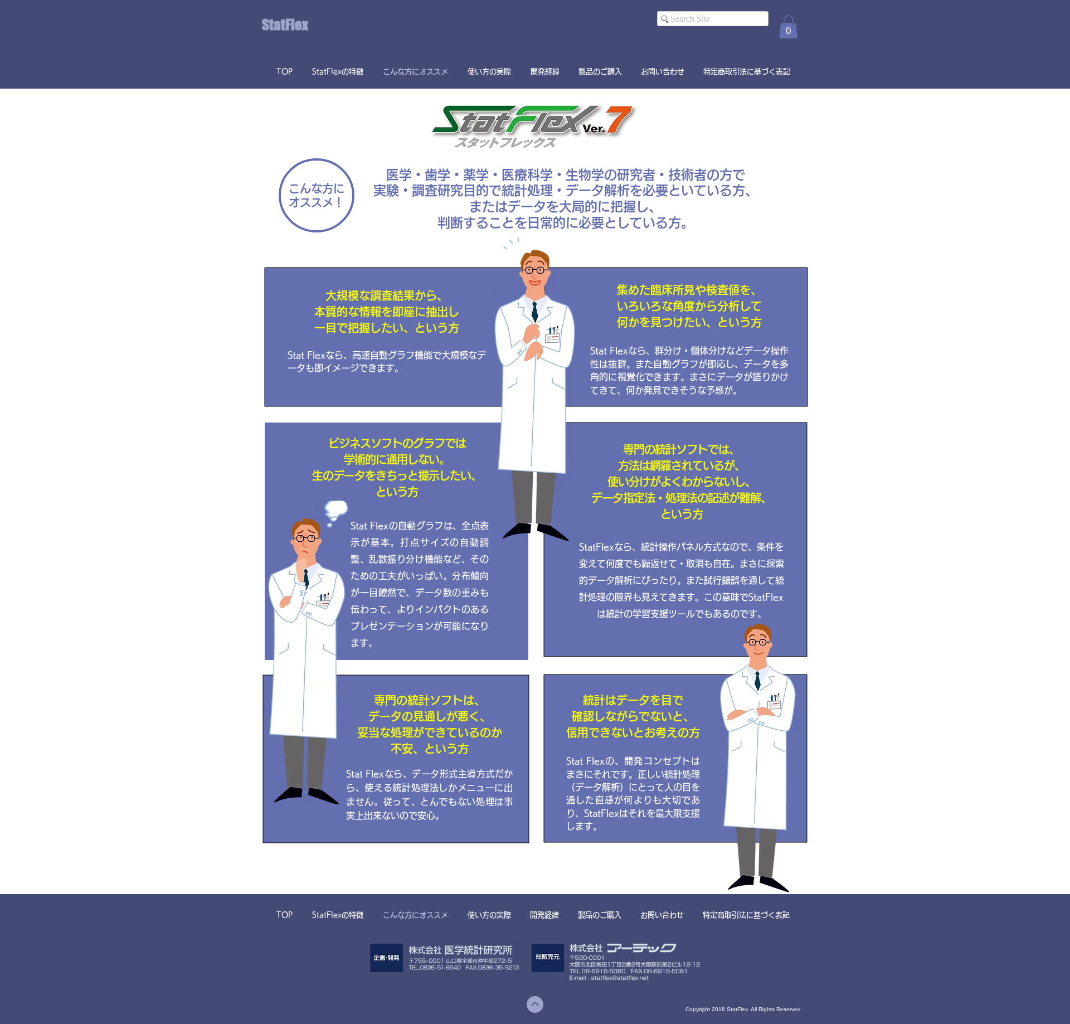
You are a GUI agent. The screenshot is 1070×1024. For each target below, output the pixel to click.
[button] (788, 26)
